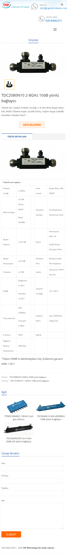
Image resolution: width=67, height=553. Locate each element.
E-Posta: (4, 475)
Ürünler (33, 40)
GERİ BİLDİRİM (32, 125)
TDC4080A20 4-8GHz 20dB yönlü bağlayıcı (28, 377)
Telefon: (4, 488)
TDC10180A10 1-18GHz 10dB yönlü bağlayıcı (29, 380)
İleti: (3, 500)
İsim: (3, 463)
